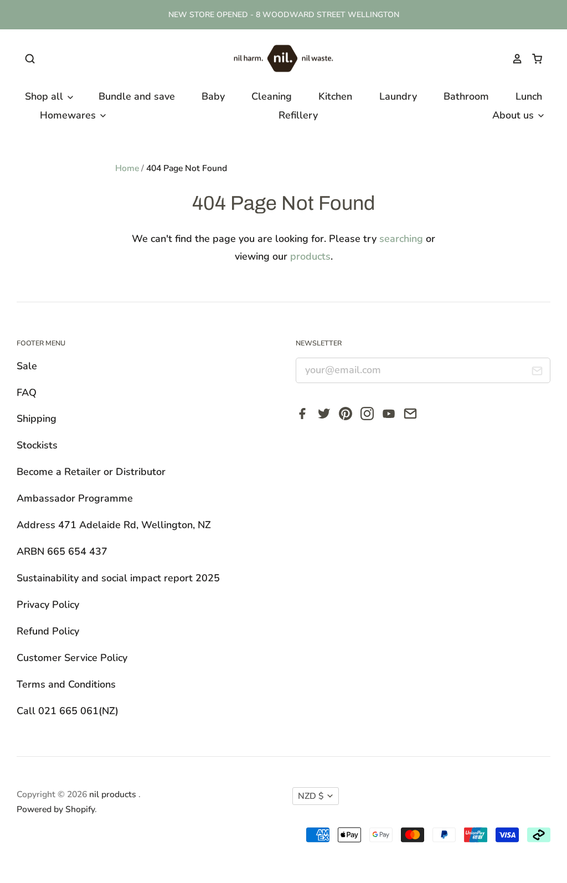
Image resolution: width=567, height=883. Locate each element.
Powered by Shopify (56, 809)
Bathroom (466, 96)
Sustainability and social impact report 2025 (118, 578)
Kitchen (335, 96)
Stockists (37, 445)
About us (514, 115)
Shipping (36, 418)
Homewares (69, 115)
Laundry (398, 96)
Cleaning (271, 96)
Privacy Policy (48, 604)
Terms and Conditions (66, 684)
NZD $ (310, 796)
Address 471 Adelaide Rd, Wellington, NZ (114, 524)
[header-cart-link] (533, 58)
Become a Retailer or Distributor (91, 471)
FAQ (27, 392)
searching (401, 238)
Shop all (45, 96)
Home (127, 168)
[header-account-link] (512, 58)
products (310, 256)
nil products (113, 794)
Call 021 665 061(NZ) (67, 710)
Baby (213, 96)
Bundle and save (137, 96)
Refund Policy (48, 631)
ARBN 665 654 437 (62, 551)
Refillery (298, 115)
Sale (27, 366)
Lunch (529, 96)
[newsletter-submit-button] (537, 373)
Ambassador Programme (75, 498)
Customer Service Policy (72, 657)
